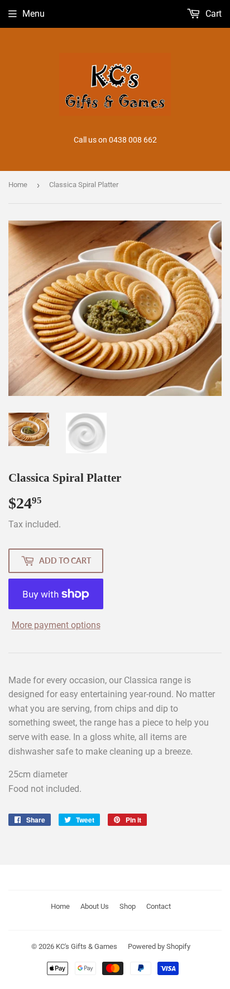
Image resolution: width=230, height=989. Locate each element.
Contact (158, 906)
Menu (33, 13)
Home (17, 184)
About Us (94, 906)
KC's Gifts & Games (86, 946)
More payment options (56, 625)
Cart (212, 13)
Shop (127, 906)
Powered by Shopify (159, 946)
